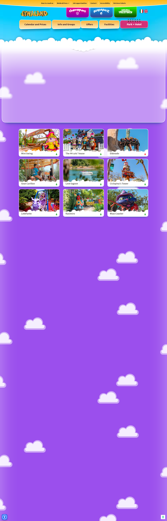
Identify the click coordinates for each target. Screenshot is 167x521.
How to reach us (47, 3)
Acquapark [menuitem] (101, 12)
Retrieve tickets (119, 3)
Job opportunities (80, 3)
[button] (66, 24)
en (146, 11)
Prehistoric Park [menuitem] (125, 12)
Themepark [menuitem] (77, 12)
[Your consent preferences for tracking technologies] (163, 517)
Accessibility (105, 3)
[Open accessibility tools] (4, 517)
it (141, 11)
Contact (93, 3)
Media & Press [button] (62, 3)
